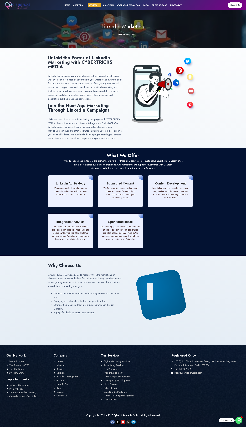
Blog (146, 5)
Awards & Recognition (128, 5)
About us (78, 5)
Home (67, 5)
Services (93, 5)
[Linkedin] (133, 422)
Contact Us (235, 5)
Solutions (108, 5)
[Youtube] (123, 422)
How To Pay (176, 5)
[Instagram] (128, 422)
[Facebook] (112, 422)
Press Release (159, 5)
